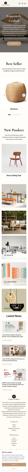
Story (14, 438)
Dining (14, 424)
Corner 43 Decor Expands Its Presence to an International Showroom (13, 359)
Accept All (14, 464)
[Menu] (19, 3)
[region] (14, 461)
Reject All (14, 468)
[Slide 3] (14, 115)
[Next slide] (23, 95)
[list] (14, 95)
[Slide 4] (16, 115)
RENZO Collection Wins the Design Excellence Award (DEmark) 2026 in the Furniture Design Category (13, 384)
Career (14, 445)
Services (14, 441)
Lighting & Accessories (14, 428)
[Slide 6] (19, 115)
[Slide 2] (11, 115)
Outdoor (14, 430)
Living (14, 426)
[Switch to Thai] (25, 3)
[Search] (22, 3)
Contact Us (14, 443)
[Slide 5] (18, 115)
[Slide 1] (8, 115)
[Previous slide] (4, 95)
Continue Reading (7, 340)
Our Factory (14, 440)
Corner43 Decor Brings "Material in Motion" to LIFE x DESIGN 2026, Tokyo (12, 335)
